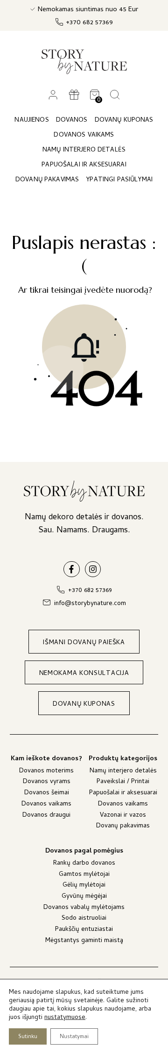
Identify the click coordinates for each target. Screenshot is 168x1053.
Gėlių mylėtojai (84, 886)
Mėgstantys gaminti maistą (84, 941)
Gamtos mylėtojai (84, 875)
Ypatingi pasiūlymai (119, 180)
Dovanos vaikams (46, 805)
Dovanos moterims (46, 772)
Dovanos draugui (46, 816)
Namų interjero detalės (123, 772)
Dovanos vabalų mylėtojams (84, 908)
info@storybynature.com (90, 604)
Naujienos (31, 120)
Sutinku (27, 1037)
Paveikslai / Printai (123, 782)
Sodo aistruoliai (84, 919)
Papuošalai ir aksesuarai (123, 794)
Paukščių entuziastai (84, 930)
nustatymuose (64, 1018)
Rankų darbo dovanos (84, 864)
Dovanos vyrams (46, 782)
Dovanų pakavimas (123, 827)
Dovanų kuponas (124, 120)
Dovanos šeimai (46, 794)
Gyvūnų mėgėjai (84, 897)
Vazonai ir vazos (123, 816)
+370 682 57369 (89, 23)
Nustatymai (74, 1037)
